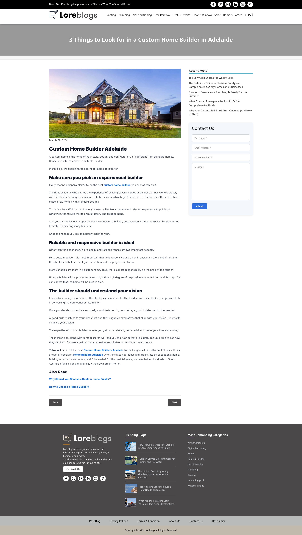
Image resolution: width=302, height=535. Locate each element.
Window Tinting (196, 485)
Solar (217, 15)
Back (55, 402)
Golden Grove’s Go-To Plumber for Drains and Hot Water (157, 460)
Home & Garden (232, 15)
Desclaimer (218, 521)
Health (191, 453)
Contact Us (73, 469)
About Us (174, 521)
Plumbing (124, 15)
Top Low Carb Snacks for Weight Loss (211, 77)
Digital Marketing (197, 448)
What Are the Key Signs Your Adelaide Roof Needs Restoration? (156, 502)
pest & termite (195, 464)
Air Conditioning (142, 15)
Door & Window (202, 15)
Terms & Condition (148, 521)
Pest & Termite (181, 15)
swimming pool (196, 480)
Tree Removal (162, 15)
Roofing (111, 15)
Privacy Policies (119, 521)
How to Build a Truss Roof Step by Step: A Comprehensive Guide (156, 446)
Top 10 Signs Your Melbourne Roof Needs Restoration (155, 488)
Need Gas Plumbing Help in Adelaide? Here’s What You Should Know (89, 4)
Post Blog (95, 521)
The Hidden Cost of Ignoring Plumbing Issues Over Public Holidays (153, 474)
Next (174, 402)
